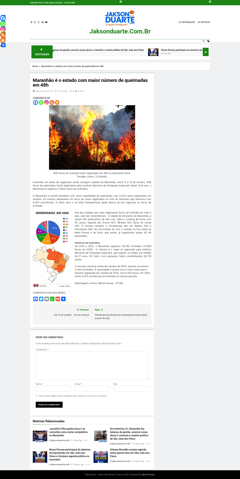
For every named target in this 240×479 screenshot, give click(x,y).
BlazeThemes (148, 474)
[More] (57, 102)
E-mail (78, 384)
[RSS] (51, 102)
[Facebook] (35, 102)
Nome (39, 384)
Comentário (42, 349)
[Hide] (1, 46)
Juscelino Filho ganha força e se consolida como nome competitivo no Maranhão (68, 432)
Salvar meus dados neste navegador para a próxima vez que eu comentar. (73, 396)
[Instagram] (46, 102)
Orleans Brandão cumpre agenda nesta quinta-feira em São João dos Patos (130, 453)
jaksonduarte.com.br (120, 31)
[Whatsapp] (40, 102)
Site (115, 384)
